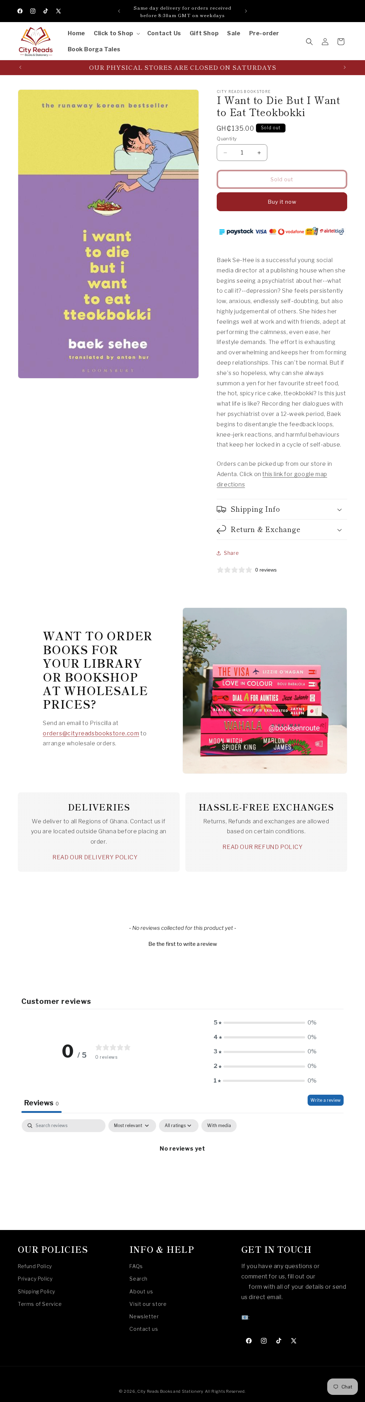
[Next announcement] (246, 11)
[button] (116, 34)
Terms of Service (40, 1304)
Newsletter (144, 1316)
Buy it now (282, 202)
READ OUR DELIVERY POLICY (95, 857)
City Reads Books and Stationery (170, 1391)
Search (138, 1279)
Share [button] (231, 553)
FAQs (136, 1266)
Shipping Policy (36, 1291)
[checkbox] (219, 1125)
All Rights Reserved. (225, 1391)
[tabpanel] (182, 1172)
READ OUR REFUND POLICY (262, 847)
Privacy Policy (35, 1279)
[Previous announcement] (119, 11)
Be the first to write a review (182, 944)
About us (141, 1291)
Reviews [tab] (41, 1103)
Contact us (143, 1329)
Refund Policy (35, 1266)
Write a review (325, 1100)
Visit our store (147, 1304)
